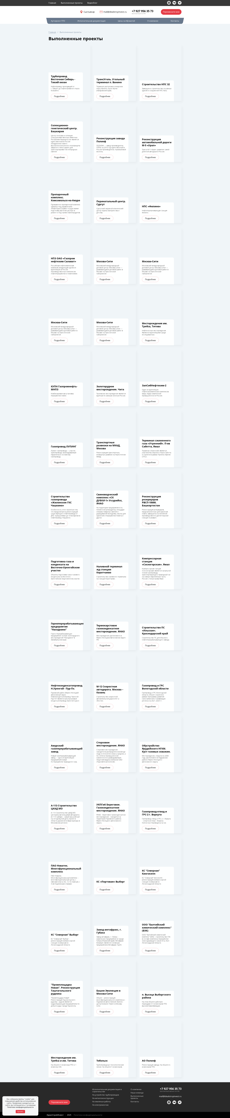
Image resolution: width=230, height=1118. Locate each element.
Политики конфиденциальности (20, 1107)
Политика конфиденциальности (88, 1115)
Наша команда (137, 1092)
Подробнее (59, 96)
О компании (136, 1089)
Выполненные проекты (137, 1097)
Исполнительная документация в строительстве (107, 1090)
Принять (20, 1111)
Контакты (135, 1101)
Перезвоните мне (171, 12)
